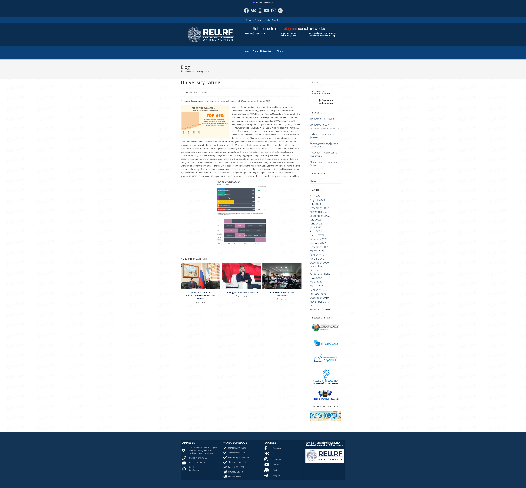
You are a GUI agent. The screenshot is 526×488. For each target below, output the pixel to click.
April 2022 (316, 231)
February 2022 (319, 239)
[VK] (253, 10)
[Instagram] (260, 10)
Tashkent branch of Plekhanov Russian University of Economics (324, 444)
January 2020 (318, 294)
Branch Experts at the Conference (282, 294)
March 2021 (317, 251)
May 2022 (316, 227)
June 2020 (316, 278)
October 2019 (318, 305)
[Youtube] (266, 10)
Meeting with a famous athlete (241, 292)
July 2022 (315, 219)
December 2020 (319, 262)
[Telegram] (280, 10)
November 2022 (319, 212)
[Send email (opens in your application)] (273, 10)
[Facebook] (246, 10)
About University (262, 51)
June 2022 (316, 223)
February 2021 (319, 255)
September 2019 (320, 309)
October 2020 (318, 270)
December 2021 (319, 247)
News (280, 51)
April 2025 (316, 196)
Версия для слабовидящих (325, 101)
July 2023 (315, 204)
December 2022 (319, 208)
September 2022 (320, 215)
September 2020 (320, 274)
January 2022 (318, 243)
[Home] (182, 71)
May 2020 (316, 282)
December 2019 (319, 297)
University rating (201, 71)
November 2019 (319, 301)
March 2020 (317, 286)
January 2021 (318, 258)
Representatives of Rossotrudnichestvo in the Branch (200, 295)
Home (246, 51)
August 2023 (317, 200)
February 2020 (319, 290)
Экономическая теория (322, 118)
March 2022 (317, 235)
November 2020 (319, 266)
